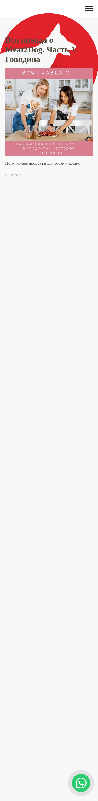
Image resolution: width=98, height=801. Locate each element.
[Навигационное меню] (89, 8)
